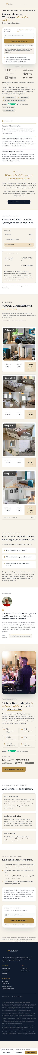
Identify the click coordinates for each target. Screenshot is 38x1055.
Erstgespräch (6, 968)
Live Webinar (5, 971)
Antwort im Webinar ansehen (18, 202)
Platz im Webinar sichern (13, 769)
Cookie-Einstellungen (8, 988)
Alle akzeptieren (31, 1052)
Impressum (5, 981)
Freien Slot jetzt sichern (18, 41)
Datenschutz (5, 983)
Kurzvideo (5, 973)
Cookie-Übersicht (7, 986)
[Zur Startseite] (9, 3)
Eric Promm (24, 968)
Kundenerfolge (25, 971)
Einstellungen (18, 1052)
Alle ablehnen (6, 1052)
